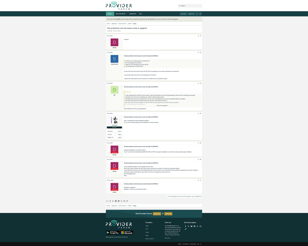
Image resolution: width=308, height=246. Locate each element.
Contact (180, 244)
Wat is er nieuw (120, 13)
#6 (200, 159)
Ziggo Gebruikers (175, 234)
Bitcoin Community (123, 237)
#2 (200, 52)
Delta (147, 235)
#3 (200, 83)
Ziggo (147, 225)
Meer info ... (168, 238)
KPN (147, 229)
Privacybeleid (193, 244)
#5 (200, 143)
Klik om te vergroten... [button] (162, 105)
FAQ (140, 13)
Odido (147, 232)
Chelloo (167, 234)
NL (200, 13)
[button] (113, 14)
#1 (200, 35)
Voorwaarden (186, 244)
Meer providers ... (150, 238)
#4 (200, 113)
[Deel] (198, 36)
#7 (200, 180)
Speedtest (132, 13)
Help (198, 244)
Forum (109, 13)
